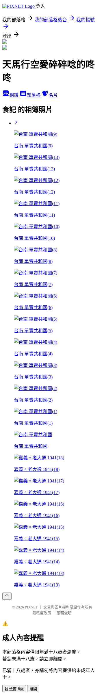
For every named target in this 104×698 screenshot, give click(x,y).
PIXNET (31, 607)
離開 (33, 689)
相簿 (14, 95)
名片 (53, 95)
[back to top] (7, 596)
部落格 (34, 95)
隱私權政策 (41, 613)
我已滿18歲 (14, 689)
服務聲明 (64, 613)
